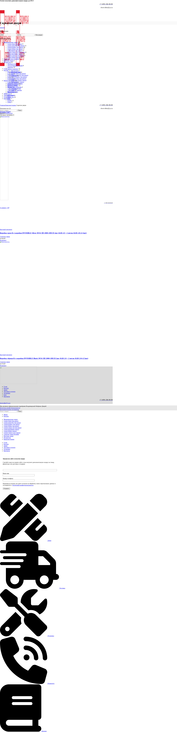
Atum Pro (10, 95)
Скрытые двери (12, 82)
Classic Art (10, 97)
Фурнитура (7, 62)
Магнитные (14, 70)
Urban (9, 102)
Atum (9, 94)
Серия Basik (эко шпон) (14, 50)
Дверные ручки (12, 64)
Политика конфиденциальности (10, 408)
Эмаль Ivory (11, 90)
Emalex (9, 100)
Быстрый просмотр (6, 229)
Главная (2, 105)
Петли (9, 77)
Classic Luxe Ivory (12, 84)
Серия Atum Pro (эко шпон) (19, 75)
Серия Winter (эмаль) (13, 57)
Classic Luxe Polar (12, 85)
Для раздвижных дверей (15, 65)
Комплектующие (9, 80)
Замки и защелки (16, 90)
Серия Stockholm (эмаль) (18, 80)
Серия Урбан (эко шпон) (15, 49)
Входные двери (8, 60)
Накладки (10, 74)
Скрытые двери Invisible (11, 59)
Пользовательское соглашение (9, 409)
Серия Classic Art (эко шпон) (16, 52)
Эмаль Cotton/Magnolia (14, 87)
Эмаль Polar (11, 92)
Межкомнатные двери (11, 42)
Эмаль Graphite (12, 89)
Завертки (10, 67)
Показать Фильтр (5, 111)
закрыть (2, 27)
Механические (15, 72)
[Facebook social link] (0, 9)
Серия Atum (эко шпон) (18, 73)
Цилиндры (10, 79)
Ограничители (12, 75)
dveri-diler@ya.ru (5, 403)
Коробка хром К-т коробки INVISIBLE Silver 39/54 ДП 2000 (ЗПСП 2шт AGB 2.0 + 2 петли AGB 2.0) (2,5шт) (43, 233)
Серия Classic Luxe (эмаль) (15, 55)
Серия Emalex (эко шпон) (19, 77)
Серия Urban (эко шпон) (18, 78)
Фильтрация (39, 35)
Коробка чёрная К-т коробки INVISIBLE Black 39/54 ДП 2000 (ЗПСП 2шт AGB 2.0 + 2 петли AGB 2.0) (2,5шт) (44, 358)
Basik (9, 99)
